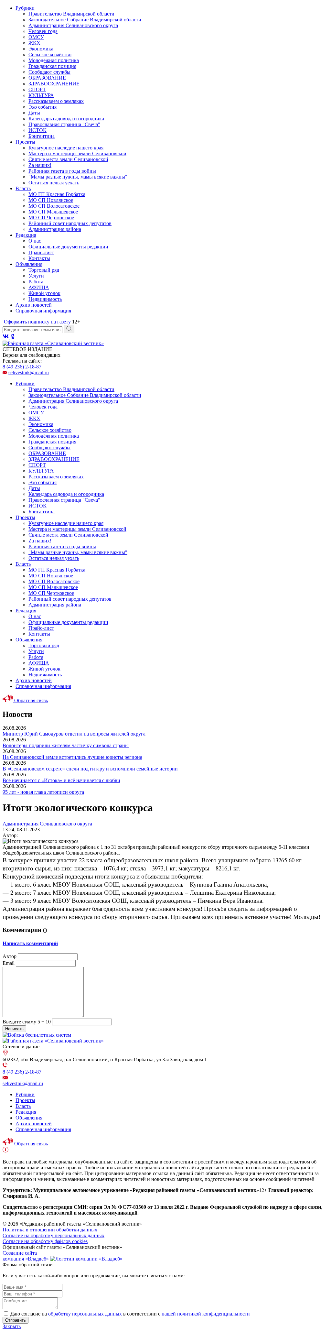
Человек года (43, 31)
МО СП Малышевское (53, 211)
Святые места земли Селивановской (68, 159)
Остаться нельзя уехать (53, 182)
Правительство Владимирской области (71, 13)
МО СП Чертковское (51, 217)
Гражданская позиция (52, 66)
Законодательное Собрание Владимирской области (84, 19)
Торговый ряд (43, 270)
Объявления (29, 264)
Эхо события (42, 107)
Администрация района (54, 229)
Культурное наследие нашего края (65, 147)
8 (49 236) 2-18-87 (22, 366)
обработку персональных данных (85, 1313)
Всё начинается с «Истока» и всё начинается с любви (61, 780)
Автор (9, 956)
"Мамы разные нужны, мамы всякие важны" (77, 177)
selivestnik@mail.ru (28, 372)
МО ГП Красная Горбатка (56, 194)
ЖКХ (34, 43)
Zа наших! (39, 165)
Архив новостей (34, 305)
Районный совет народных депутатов (70, 223)
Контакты (39, 258)
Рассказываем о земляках (56, 101)
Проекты (25, 142)
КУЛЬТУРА (41, 95)
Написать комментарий (30, 943)
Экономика (40, 48)
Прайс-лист (41, 252)
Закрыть (12, 1326)
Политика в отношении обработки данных (50, 1229)
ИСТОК (37, 130)
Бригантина (41, 136)
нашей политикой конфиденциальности (206, 1313)
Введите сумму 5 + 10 (27, 1021)
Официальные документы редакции (68, 246)
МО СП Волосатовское (54, 206)
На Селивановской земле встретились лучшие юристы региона (72, 757)
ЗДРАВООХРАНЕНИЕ (54, 83)
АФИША (38, 287)
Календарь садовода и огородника (66, 118)
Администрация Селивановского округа (73, 25)
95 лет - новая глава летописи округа (43, 792)
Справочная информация (43, 310)
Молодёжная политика (53, 60)
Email (9, 963)
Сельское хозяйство (49, 54)
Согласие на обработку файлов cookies (45, 1241)
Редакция (26, 235)
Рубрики (25, 8)
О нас (34, 241)
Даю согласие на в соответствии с (130, 1313)
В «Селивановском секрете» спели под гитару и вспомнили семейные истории (90, 768)
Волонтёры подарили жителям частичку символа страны (66, 745)
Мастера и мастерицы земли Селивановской (77, 153)
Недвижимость (45, 299)
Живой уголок (44, 293)
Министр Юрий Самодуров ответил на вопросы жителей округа (74, 734)
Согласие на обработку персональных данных (53, 1235)
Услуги (36, 275)
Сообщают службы (49, 72)
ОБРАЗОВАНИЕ (47, 78)
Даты (34, 112)
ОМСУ (36, 37)
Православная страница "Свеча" (64, 124)
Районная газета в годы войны (62, 171)
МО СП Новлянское (50, 200)
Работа (35, 281)
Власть (23, 188)
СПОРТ (37, 89)
